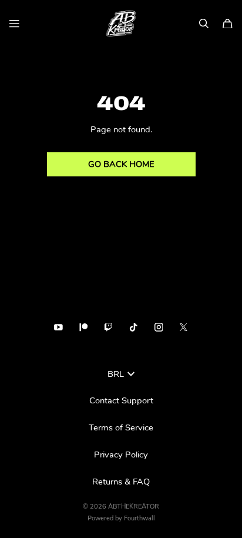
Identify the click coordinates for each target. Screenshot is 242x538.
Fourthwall (139, 518)
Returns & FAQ (121, 481)
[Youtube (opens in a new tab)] (58, 327)
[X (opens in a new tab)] (183, 327)
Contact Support (121, 400)
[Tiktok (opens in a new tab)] (133, 327)
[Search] (204, 24)
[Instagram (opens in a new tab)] (159, 327)
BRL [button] (115, 374)
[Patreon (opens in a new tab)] (83, 327)
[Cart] (228, 24)
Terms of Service (121, 427)
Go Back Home (121, 164)
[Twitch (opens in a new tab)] (108, 327)
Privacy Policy (121, 454)
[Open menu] (14, 24)
